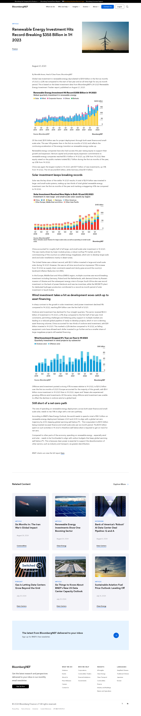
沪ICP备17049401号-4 (59, 709)
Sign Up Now (20, 686)
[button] (27, 1)
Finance (15, 49)
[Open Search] (127, 7)
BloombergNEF (20, 6)
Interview (99, 521)
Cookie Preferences (45, 709)
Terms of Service (25, 709)
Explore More (119, 484)
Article (18, 521)
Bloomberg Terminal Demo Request (51, 1)
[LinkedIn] (128, 703)
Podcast (19, 581)
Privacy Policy (15, 709)
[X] (122, 703)
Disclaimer (35, 709)
